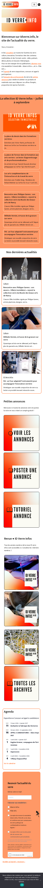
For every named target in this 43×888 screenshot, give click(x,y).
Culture (5, 283)
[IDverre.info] (10, 4)
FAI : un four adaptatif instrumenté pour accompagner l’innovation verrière (21, 233)
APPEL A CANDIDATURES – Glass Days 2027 (25, 734)
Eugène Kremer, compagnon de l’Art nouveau (25, 743)
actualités (10, 52)
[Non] (40, 880)
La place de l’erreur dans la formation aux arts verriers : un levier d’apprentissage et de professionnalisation (21, 157)
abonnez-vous (36, 63)
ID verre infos (8, 377)
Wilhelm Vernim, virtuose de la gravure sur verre (20, 217)
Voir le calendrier (10, 763)
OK (22, 885)
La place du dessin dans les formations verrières (20, 138)
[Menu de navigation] (34, 4)
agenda (7, 71)
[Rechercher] (39, 4)
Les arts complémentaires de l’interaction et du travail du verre (18, 175)
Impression (15, 751)
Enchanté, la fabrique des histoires (24, 726)
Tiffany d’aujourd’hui (19, 758)
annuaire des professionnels (14, 77)
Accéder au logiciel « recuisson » (14, 861)
